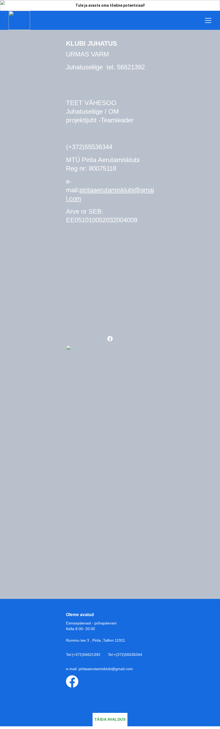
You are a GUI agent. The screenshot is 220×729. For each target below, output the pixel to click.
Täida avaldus (110, 719)
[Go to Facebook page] (110, 338)
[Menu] (208, 20)
